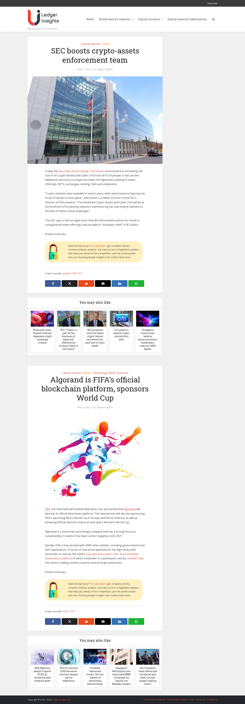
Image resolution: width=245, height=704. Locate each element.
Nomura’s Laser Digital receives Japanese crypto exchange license (42, 336)
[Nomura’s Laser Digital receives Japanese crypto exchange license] (42, 318)
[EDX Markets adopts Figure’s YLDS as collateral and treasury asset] (42, 656)
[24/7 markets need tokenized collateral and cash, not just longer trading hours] (147, 656)
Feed (192, 699)
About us (200, 699)
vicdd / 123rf (68, 611)
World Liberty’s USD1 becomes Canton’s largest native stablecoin (68, 674)
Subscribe (212, 3)
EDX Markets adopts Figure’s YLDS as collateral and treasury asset (42, 674)
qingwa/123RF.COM (72, 273)
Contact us (212, 699)
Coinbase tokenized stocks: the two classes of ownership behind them (95, 675)
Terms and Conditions (155, 699)
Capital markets (90, 44)
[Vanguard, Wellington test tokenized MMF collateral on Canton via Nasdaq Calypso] (121, 656)
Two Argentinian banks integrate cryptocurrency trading (119, 698)
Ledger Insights (104, 69)
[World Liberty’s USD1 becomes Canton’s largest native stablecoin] (68, 656)
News (90, 19)
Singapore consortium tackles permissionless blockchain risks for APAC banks (147, 339)
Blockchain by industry (115, 19)
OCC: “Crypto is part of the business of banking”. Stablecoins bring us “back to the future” (68, 339)
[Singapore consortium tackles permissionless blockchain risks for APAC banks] (147, 318)
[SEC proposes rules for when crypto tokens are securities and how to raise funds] (95, 318)
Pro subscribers (98, 245)
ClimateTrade (134, 558)
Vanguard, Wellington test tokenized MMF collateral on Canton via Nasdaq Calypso (121, 675)
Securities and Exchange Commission (81, 171)
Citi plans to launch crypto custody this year (121, 334)
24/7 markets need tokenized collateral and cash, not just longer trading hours (147, 675)
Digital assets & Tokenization (187, 19)
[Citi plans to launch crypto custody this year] (121, 318)
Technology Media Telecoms (110, 373)
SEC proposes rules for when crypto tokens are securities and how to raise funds (95, 337)
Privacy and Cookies (177, 699)
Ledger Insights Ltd (61, 699)
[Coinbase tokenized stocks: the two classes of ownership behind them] (95, 656)
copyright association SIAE (101, 554)
